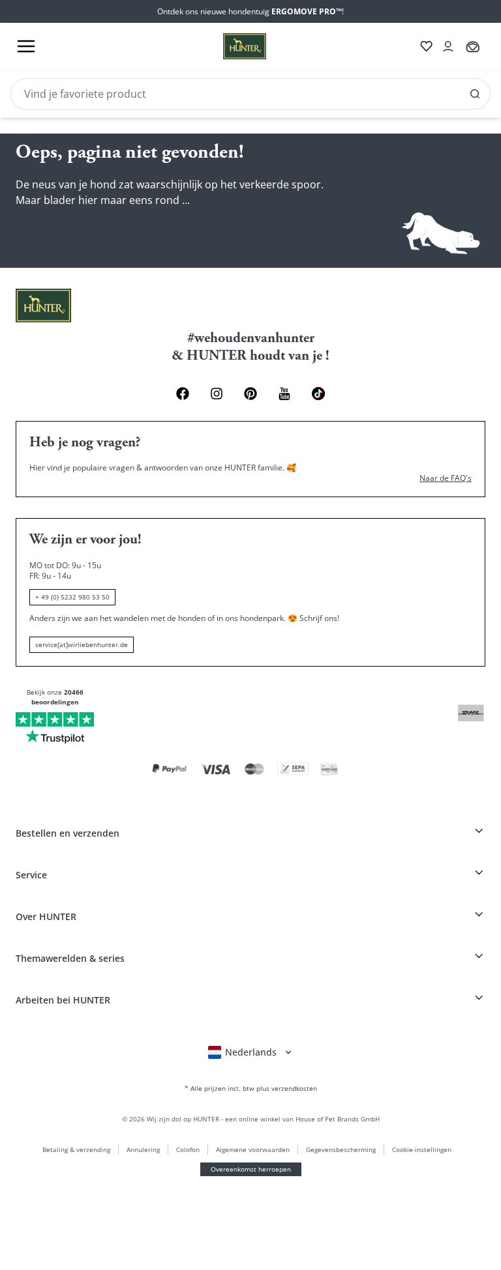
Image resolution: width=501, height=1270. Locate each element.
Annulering (143, 1149)
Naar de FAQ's (445, 478)
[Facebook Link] (182, 393)
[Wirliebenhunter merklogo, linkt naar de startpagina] (229, 46)
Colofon (188, 1149)
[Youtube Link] (284, 393)
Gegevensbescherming (341, 1149)
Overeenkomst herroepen (251, 1169)
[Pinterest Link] (250, 393)
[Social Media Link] (318, 393)
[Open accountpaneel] (448, 46)
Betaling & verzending (76, 1149)
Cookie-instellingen (421, 1149)
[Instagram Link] (216, 393)
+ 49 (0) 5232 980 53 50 (72, 596)
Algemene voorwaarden (253, 1149)
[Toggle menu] (26, 46)
